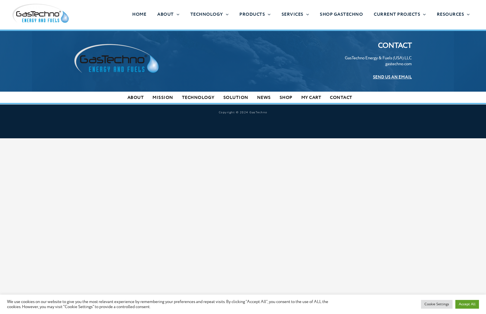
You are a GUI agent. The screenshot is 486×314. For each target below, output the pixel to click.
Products (252, 14)
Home (139, 14)
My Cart (311, 97)
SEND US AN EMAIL (392, 77)
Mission (162, 97)
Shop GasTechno (341, 14)
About (165, 14)
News (264, 97)
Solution (235, 97)
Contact (341, 97)
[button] (176, 14)
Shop (286, 97)
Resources (450, 14)
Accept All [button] (467, 304)
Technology (206, 14)
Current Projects (397, 14)
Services (292, 14)
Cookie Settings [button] (436, 304)
